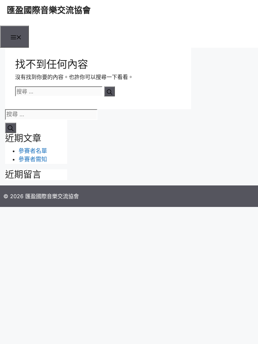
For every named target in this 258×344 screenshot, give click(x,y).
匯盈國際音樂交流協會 (49, 10)
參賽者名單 (32, 150)
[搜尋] (109, 91)
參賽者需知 (32, 159)
